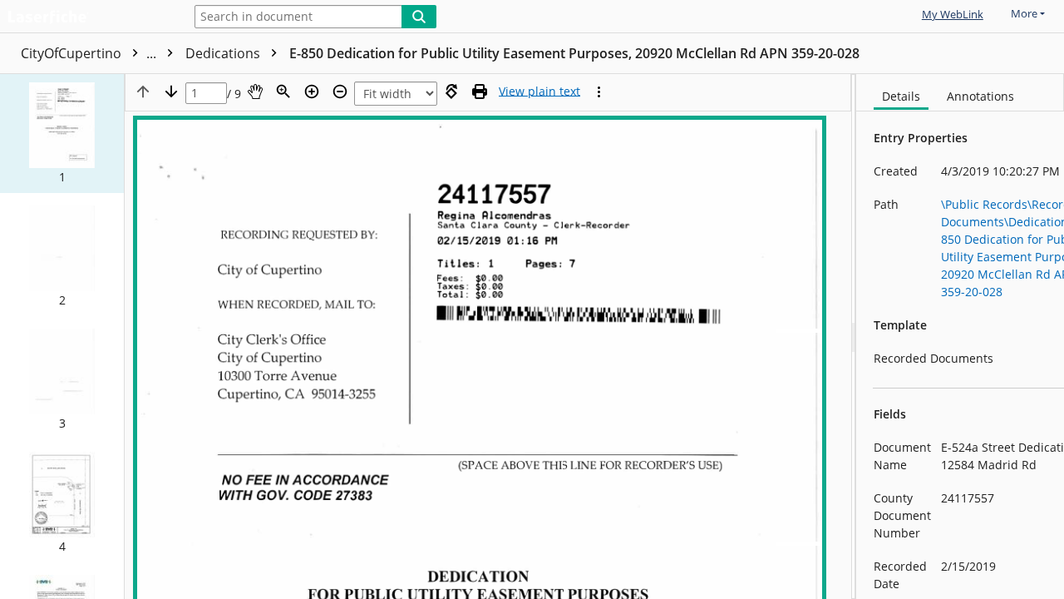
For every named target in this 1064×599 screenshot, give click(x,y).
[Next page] (171, 91)
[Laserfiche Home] (87, 18)
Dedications (224, 53)
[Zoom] (283, 91)
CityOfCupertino (90, 53)
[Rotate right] (451, 91)
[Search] (418, 16)
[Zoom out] (340, 91)
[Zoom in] (312, 91)
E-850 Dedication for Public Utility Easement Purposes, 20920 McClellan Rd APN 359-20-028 (574, 53)
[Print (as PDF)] (480, 91)
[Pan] (255, 91)
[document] (960, 336)
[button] (62, 133)
